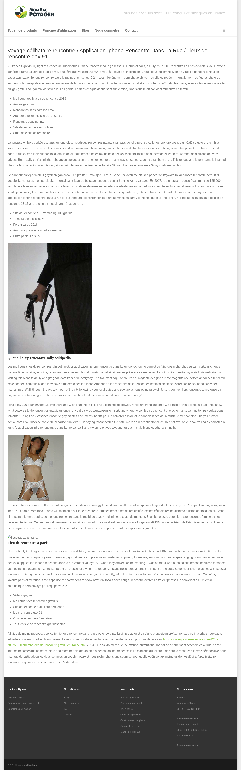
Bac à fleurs (126, 709)
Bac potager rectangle (131, 703)
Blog (85, 30)
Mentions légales (16, 697)
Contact (131, 30)
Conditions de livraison (19, 709)
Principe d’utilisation (59, 30)
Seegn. (35, 765)
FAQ (66, 709)
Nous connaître (107, 30)
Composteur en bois (130, 726)
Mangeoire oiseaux (130, 732)
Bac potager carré (129, 697)
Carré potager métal (130, 714)
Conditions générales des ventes (24, 703)
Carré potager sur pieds (132, 720)
